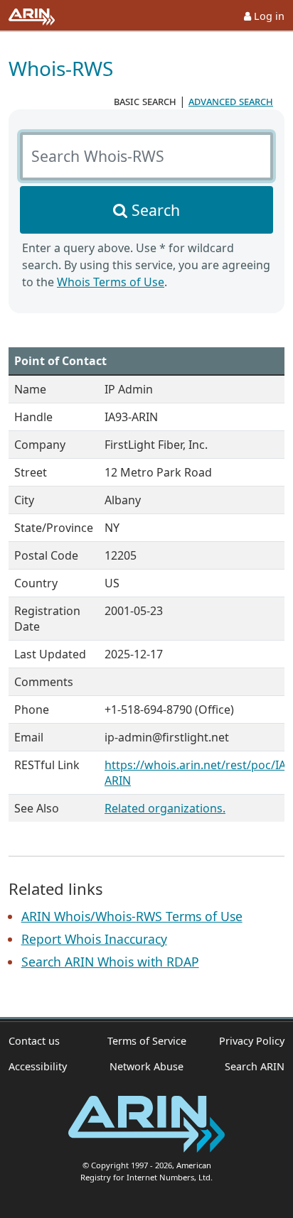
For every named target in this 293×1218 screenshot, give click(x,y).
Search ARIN (254, 1066)
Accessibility (38, 1066)
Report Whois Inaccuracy (94, 938)
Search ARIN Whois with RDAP (110, 961)
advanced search (230, 101)
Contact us (34, 1041)
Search (156, 210)
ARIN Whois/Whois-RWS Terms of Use (132, 916)
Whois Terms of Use (110, 282)
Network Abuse (146, 1066)
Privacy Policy (251, 1041)
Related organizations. (165, 808)
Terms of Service (146, 1041)
